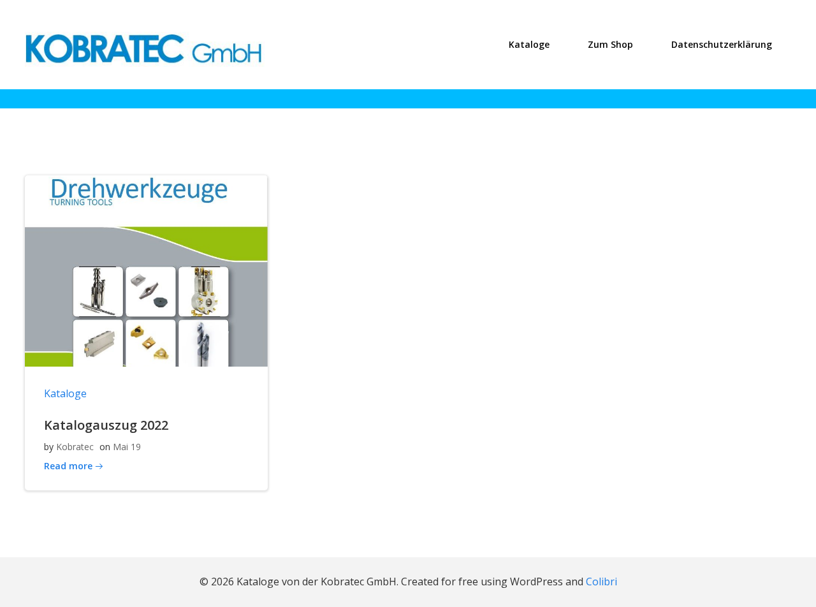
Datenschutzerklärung (721, 44)
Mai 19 (127, 447)
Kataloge (529, 44)
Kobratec (75, 447)
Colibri (601, 581)
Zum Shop (610, 44)
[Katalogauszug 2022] (146, 270)
